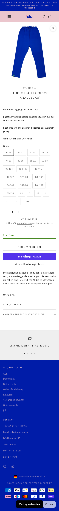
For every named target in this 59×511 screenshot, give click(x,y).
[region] (29, 342)
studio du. (29, 88)
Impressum (9, 378)
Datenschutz (9, 384)
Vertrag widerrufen (29, 504)
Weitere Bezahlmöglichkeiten (29, 264)
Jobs (5, 410)
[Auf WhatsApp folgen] (12, 466)
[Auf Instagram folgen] (4, 466)
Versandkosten (24, 223)
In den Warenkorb (29, 246)
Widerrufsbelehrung (13, 389)
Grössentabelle (10, 405)
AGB (5, 373)
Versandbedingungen (13, 399)
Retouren (8, 394)
